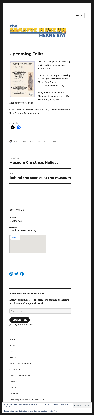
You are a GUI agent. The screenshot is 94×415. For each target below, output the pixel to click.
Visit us (12, 357)
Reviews (13, 394)
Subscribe (20, 320)
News (12, 351)
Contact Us (14, 382)
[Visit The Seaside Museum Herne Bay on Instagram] (11, 274)
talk (54, 141)
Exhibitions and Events (20, 363)
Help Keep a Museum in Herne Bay (26, 400)
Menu (79, 15)
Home (12, 339)
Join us (12, 388)
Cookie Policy (53, 411)
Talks (39, 141)
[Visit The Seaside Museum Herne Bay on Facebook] (22, 274)
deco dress (48, 141)
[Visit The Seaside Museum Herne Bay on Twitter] (16, 274)
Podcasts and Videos (19, 376)
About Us (14, 345)
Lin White (17, 141)
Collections (14, 369)
